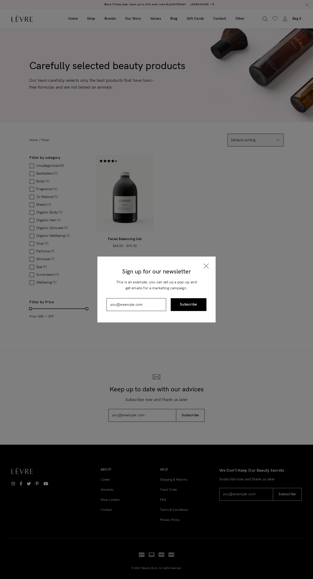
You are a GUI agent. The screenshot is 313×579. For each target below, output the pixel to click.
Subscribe (188, 304)
